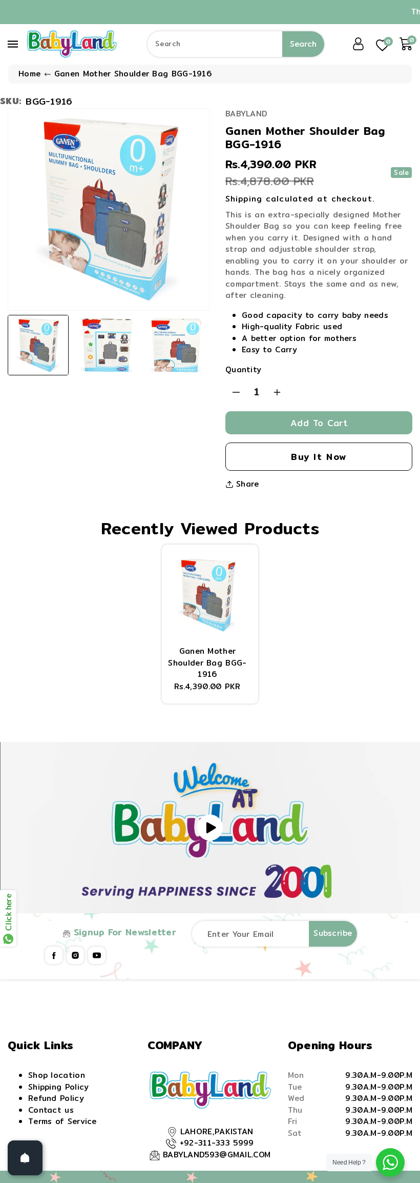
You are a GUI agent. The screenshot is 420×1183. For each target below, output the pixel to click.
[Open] (25, 1157)
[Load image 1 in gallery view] (38, 345)
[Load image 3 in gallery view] (176, 345)
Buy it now (319, 457)
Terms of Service (62, 1121)
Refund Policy (56, 1098)
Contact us (51, 1110)
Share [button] (247, 484)
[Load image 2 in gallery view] (107, 345)
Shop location (56, 1075)
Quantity (243, 369)
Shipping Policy (58, 1087)
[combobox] (236, 44)
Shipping (243, 199)
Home (29, 73)
